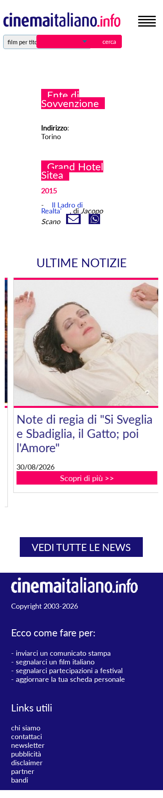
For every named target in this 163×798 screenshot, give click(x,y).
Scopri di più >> (87, 478)
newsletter (28, 745)
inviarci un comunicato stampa (63, 653)
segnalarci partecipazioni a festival (69, 670)
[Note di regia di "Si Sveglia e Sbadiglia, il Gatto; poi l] (86, 343)
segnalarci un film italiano (55, 661)
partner (22, 771)
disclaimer (27, 762)
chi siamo (25, 727)
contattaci (26, 736)
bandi (19, 779)
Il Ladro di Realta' (62, 207)
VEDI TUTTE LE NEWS (81, 547)
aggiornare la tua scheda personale (70, 679)
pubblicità (26, 753)
